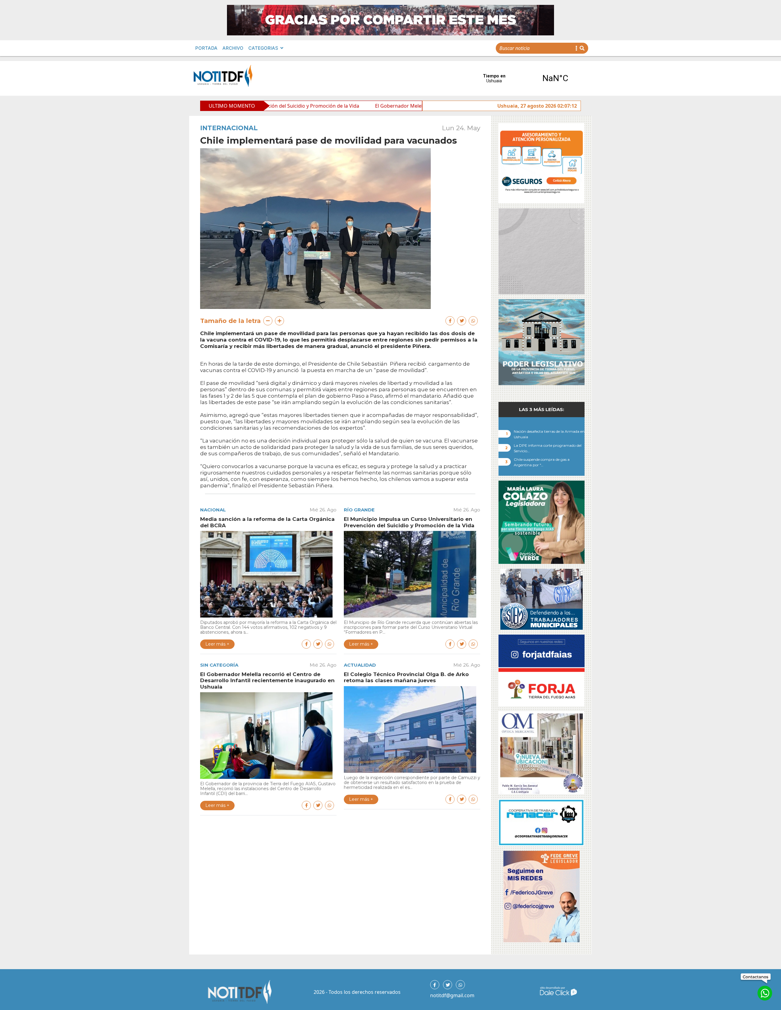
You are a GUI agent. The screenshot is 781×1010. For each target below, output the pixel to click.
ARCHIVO (232, 48)
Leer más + (217, 644)
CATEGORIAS (263, 48)
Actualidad (360, 665)
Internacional (229, 128)
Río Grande (359, 510)
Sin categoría (219, 665)
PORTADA (206, 48)
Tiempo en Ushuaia (524, 78)
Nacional (213, 510)
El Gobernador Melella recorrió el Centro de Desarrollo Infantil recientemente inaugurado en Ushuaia (417, 105)
